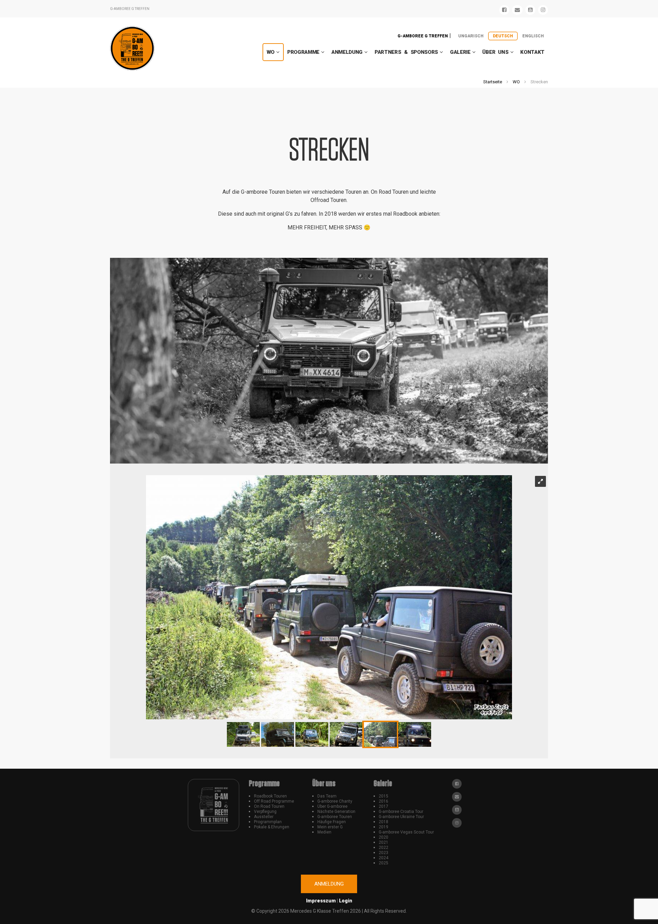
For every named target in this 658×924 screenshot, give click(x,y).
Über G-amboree (332, 806)
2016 (383, 801)
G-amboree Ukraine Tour (401, 816)
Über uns (495, 52)
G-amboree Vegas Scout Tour (406, 832)
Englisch (533, 36)
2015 (383, 796)
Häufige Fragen (331, 821)
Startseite (492, 81)
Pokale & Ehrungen (271, 827)
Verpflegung (265, 811)
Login (345, 900)
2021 (383, 842)
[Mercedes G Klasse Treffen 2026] (132, 48)
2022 (383, 847)
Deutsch (503, 36)
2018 (383, 821)
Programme (303, 52)
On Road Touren (269, 806)
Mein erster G (330, 827)
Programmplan (268, 821)
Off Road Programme (274, 801)
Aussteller (263, 816)
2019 (383, 827)
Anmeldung (347, 52)
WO (271, 52)
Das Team (327, 796)
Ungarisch (471, 36)
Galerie (460, 52)
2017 (383, 806)
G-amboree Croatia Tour (401, 811)
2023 (383, 852)
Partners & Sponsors (406, 52)
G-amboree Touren (334, 816)
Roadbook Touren (270, 796)
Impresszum (321, 900)
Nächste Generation (336, 811)
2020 (383, 837)
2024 (383, 857)
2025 (383, 863)
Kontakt (532, 52)
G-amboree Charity (334, 801)
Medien (324, 832)
